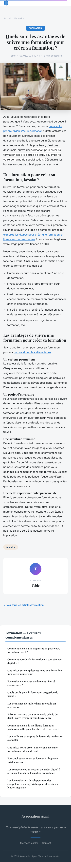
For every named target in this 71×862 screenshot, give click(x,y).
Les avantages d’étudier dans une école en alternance (31, 705)
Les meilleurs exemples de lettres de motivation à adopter (35, 738)
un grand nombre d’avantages (32, 352)
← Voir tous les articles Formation (23, 605)
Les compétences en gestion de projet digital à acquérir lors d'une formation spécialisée (33, 771)
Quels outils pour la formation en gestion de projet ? (32, 694)
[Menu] (64, 3)
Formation (19, 18)
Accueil (7, 18)
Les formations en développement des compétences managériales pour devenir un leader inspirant (32, 784)
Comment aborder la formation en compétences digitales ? (35, 661)
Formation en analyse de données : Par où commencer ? (31, 683)
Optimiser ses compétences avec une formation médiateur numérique (34, 672)
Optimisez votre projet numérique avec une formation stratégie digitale (32, 749)
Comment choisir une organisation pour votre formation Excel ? (33, 650)
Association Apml (35, 816)
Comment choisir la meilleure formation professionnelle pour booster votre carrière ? (33, 727)
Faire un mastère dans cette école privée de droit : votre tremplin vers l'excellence (32, 716)
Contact (46, 843)
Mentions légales (29, 843)
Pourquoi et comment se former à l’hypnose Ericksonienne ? (32, 760)
